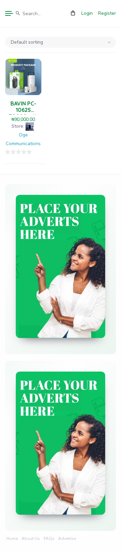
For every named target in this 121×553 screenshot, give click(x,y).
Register (107, 13)
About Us (31, 538)
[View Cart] (73, 13)
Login (87, 13)
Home (12, 538)
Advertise (67, 538)
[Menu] (9, 13)
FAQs (49, 538)
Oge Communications (23, 139)
